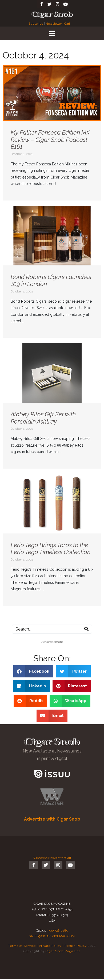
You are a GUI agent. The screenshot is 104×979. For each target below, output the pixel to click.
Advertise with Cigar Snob (52, 819)
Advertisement (52, 642)
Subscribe (36, 23)
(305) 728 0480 (57, 930)
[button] (33, 671)
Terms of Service (22, 946)
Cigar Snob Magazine (63, 951)
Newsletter (54, 23)
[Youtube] (65, 4)
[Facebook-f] (41, 4)
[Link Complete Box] (52, 133)
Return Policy (76, 946)
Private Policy (50, 946)
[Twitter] (49, 4)
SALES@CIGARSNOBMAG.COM (52, 936)
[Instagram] (57, 4)
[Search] (86, 629)
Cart (67, 23)
